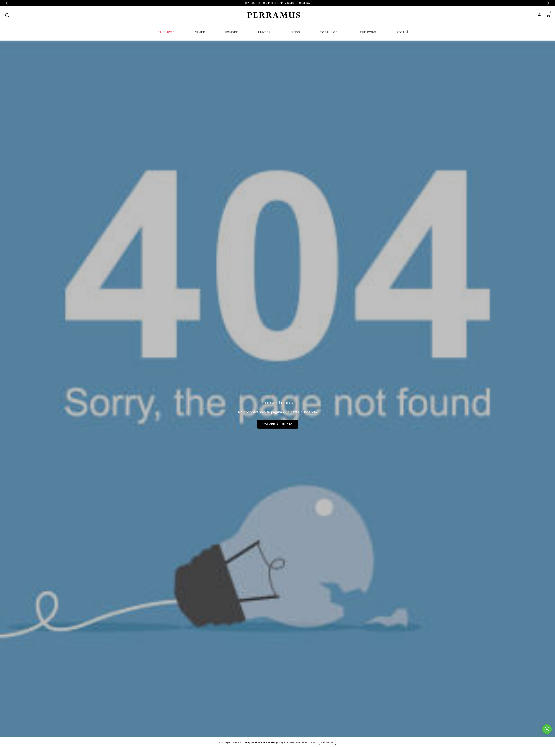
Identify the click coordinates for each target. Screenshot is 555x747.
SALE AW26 (166, 32)
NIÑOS (295, 32)
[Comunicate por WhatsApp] (547, 729)
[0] (548, 15)
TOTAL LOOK (330, 32)
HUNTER (264, 32)
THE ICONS (368, 32)
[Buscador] (7, 15)
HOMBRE (231, 32)
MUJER (200, 32)
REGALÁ (402, 32)
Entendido (327, 742)
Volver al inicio (278, 424)
